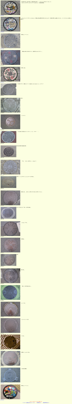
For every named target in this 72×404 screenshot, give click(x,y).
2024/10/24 (2, 82)
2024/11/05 (2, 48)
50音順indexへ (39, 402)
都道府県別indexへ (46, 402)
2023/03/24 (2, 15)
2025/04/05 (2, 399)
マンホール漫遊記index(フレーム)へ (29, 402)
